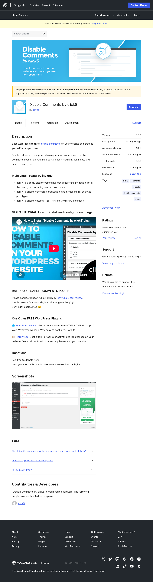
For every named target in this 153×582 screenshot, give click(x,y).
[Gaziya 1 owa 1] (91, 385)
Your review (108, 237)
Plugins (41, 541)
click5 (36, 109)
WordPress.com (127, 532)
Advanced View (111, 207)
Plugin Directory (20, 15)
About (15, 532)
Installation (52, 122)
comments (135, 181)
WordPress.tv (73, 546)
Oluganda (44, 563)
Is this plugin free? (22, 470)
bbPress (123, 541)
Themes (42, 537)
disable (136, 187)
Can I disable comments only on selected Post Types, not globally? (49, 451)
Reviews (34, 122)
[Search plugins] (44, 34)
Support (136, 122)
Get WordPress (139, 5)
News (14, 537)
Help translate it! (100, 23)
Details (19, 122)
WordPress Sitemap (26, 325)
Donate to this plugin (113, 293)
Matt (121, 537)
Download (133, 107)
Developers (70, 541)
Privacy (15, 546)
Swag (95, 546)
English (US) (135, 174)
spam (137, 199)
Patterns (42, 546)
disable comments (50, 143)
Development (72, 122)
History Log (22, 336)
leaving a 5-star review (69, 297)
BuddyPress (125, 546)
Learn (67, 532)
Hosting (16, 541)
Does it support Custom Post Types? (32, 460)
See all (137, 237)
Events (94, 537)
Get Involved (97, 532)
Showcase (43, 532)
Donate (96, 541)
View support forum (113, 263)
